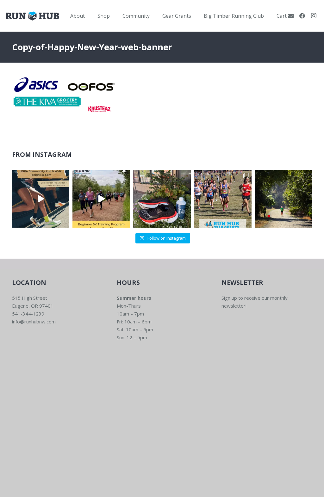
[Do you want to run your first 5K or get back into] (101, 199)
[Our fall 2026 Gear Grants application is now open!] (223, 199)
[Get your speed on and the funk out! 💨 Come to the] (162, 199)
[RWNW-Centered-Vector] (32, 16)
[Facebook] (302, 15)
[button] (89, 16)
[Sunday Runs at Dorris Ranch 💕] (283, 199)
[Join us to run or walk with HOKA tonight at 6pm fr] (41, 199)
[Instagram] (313, 15)
